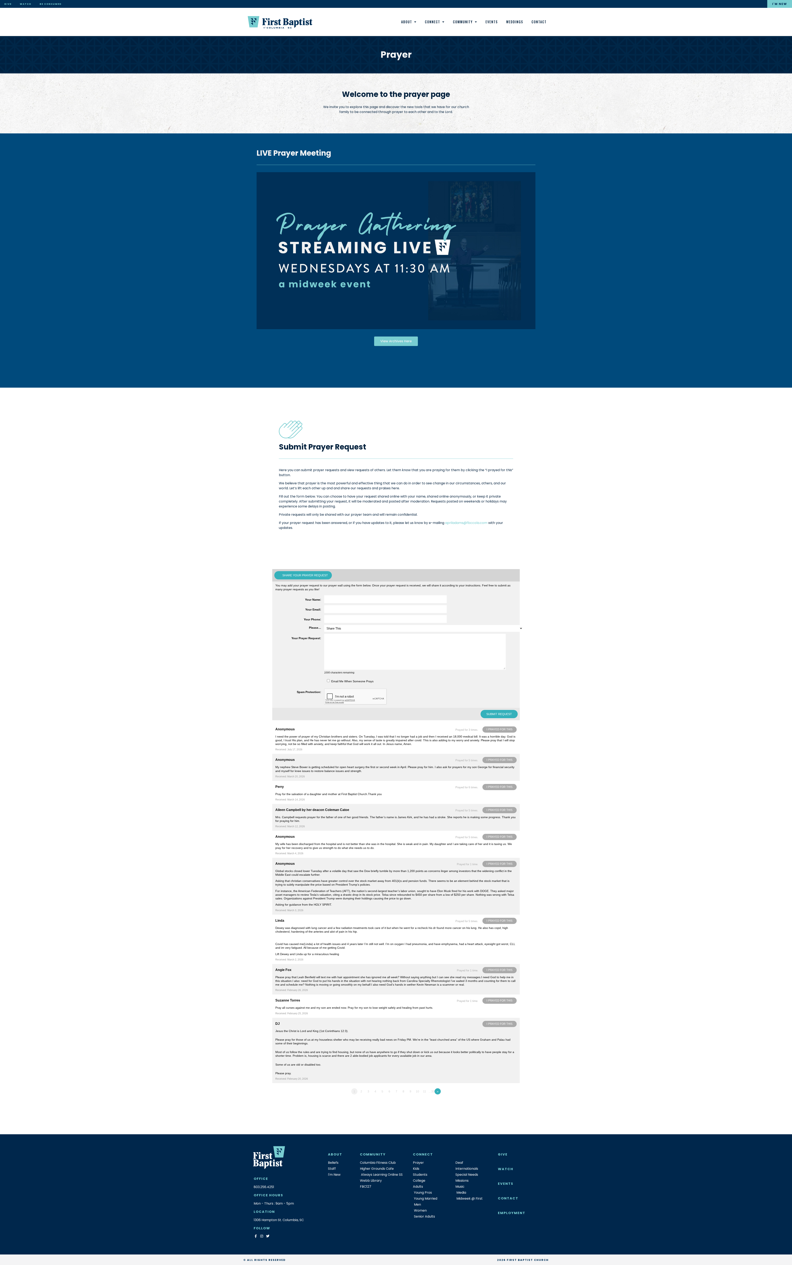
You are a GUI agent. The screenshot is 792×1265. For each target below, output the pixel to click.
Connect (432, 21)
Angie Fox (283, 970)
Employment (511, 1213)
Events (492, 21)
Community (463, 21)
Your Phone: (312, 619)
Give (8, 4)
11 (424, 1091)
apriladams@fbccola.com (466, 522)
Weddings (514, 21)
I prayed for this (500, 729)
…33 (431, 1091)
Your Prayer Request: (306, 638)
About (406, 21)
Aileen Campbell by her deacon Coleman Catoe (312, 810)
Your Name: (313, 599)
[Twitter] (268, 1236)
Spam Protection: (309, 692)
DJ (277, 1023)
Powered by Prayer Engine (287, 1100)
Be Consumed (50, 4)
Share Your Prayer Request (305, 575)
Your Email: (313, 609)
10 (417, 1091)
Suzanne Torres (287, 1000)
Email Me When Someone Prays (352, 681)
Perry (279, 786)
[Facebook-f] (256, 1236)
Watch (25, 4)
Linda (279, 920)
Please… (315, 627)
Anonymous (285, 729)
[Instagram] (262, 1236)
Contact (539, 21)
